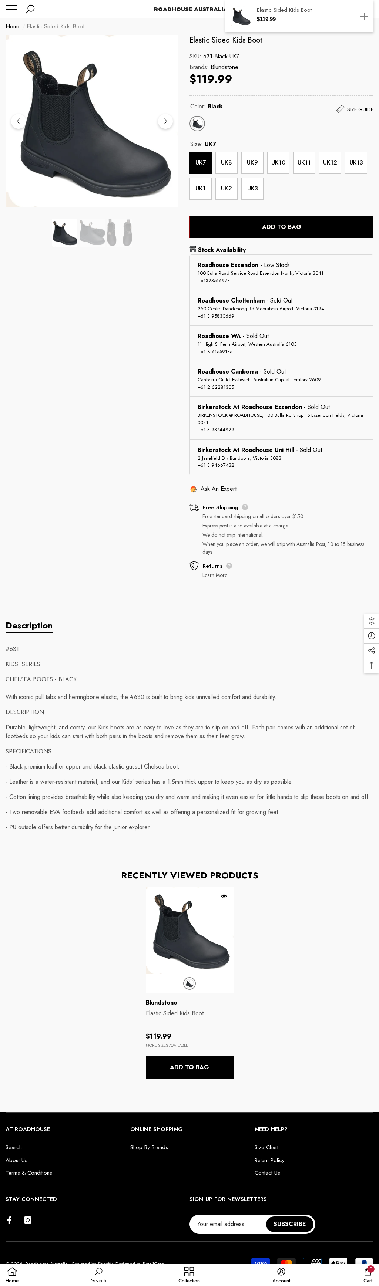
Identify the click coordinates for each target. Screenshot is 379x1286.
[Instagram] (28, 1220)
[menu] (11, 9)
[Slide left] (18, 121)
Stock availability (222, 250)
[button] (30, 9)
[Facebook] (9, 1220)
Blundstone (224, 67)
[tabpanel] (190, 983)
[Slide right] (165, 121)
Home (13, 26)
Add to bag (281, 227)
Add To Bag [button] (189, 1067)
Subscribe (290, 1224)
